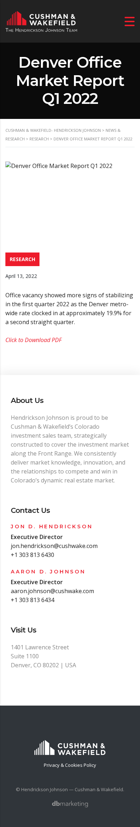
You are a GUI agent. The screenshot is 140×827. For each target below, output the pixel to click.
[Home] (41, 21)
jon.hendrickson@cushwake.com (54, 546)
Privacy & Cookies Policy (70, 765)
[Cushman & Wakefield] (70, 743)
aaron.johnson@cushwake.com (52, 591)
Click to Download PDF (33, 340)
